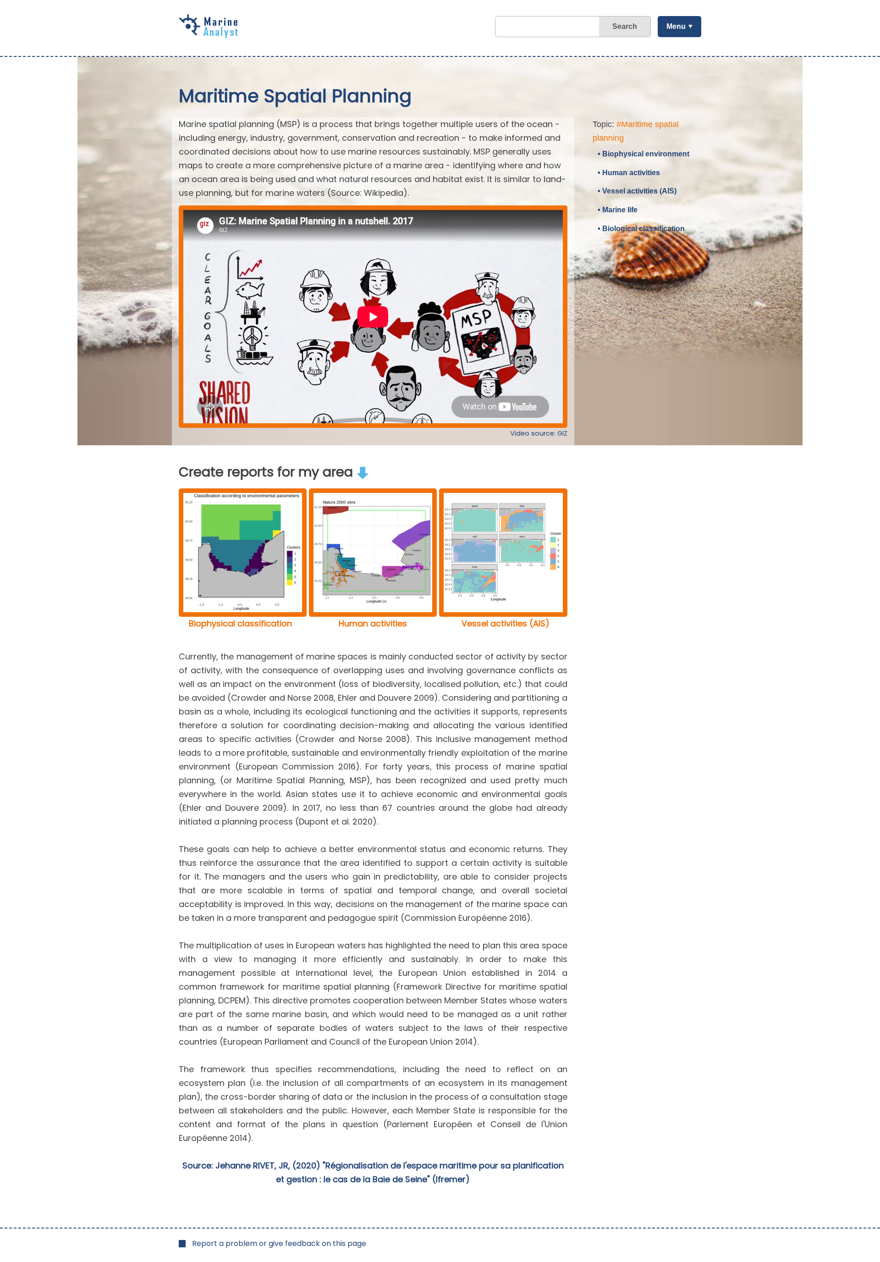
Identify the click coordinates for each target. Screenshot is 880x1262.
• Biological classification (641, 228)
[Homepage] (211, 34)
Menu (676, 26)
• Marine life (618, 210)
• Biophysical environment (643, 154)
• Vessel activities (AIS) (637, 191)
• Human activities (629, 173)
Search (624, 26)
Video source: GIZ (538, 433)
